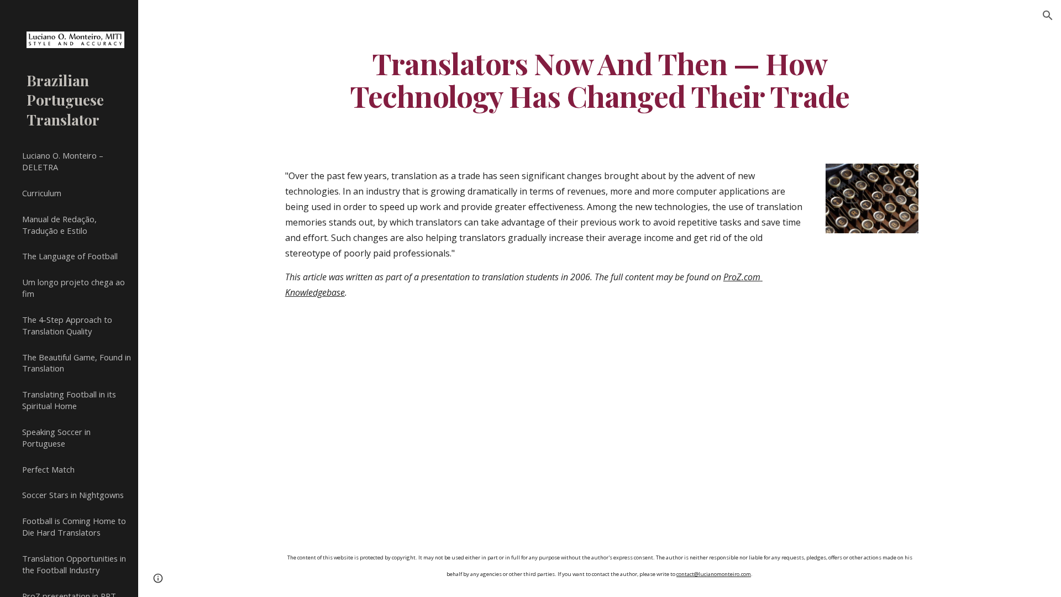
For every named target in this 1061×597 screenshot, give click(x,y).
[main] (599, 79)
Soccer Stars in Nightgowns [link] (73, 494)
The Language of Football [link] (70, 255)
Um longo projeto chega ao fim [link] (73, 287)
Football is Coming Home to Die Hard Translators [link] (74, 526)
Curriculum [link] (41, 192)
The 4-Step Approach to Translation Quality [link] (67, 325)
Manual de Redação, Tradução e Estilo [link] (59, 224)
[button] (1047, 15)
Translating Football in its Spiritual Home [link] (69, 400)
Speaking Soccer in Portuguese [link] (56, 437)
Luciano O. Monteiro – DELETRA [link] (62, 161)
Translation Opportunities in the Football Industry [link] (74, 564)
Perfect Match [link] (48, 469)
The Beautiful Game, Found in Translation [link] (76, 363)
